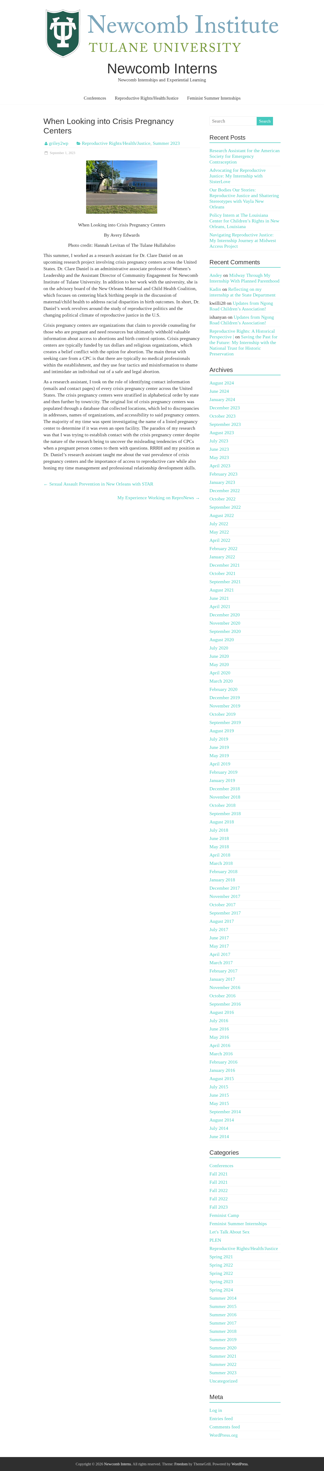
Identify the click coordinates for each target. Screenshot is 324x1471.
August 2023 (221, 432)
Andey (215, 275)
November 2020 (224, 623)
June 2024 (219, 391)
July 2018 (218, 830)
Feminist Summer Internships (214, 98)
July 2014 (218, 1128)
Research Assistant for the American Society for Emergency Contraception (244, 156)
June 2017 (219, 937)
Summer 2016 (222, 1314)
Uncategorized (223, 1380)
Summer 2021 (222, 1356)
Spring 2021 (221, 1256)
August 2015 (221, 1078)
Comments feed (224, 1426)
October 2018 (222, 805)
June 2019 (219, 747)
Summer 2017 (222, 1322)
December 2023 (224, 407)
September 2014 (225, 1111)
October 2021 (222, 573)
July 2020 (218, 647)
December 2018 (224, 788)
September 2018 (225, 813)
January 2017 (222, 979)
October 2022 (222, 498)
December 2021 (224, 565)
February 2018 (223, 871)
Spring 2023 (221, 1281)
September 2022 (225, 507)
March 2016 (221, 1053)
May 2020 (219, 664)
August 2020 (221, 639)
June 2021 (219, 598)
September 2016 (225, 1004)
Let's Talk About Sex (229, 1231)
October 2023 (222, 416)
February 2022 (223, 548)
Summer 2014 (222, 1298)
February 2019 (223, 772)
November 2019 (224, 705)
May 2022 (219, 532)
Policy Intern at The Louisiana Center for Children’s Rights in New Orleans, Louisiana (244, 220)
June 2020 (219, 656)
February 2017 (223, 970)
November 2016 (224, 987)
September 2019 (225, 722)
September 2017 (225, 912)
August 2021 (221, 589)
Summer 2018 (222, 1331)
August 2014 (221, 1119)
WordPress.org (223, 1435)
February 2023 (223, 474)
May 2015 (219, 1103)
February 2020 (223, 689)
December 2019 (224, 697)
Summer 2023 (166, 143)
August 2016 (221, 1012)
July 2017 (218, 929)
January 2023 (222, 482)
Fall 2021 (218, 1173)
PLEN (215, 1240)
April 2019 (219, 763)
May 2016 (219, 1037)
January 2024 (222, 399)
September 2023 (225, 424)
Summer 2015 (222, 1306)
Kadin (215, 289)
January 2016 (222, 1070)
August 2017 (221, 921)
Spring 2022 (221, 1265)
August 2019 (221, 730)
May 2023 (219, 457)
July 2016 (218, 1020)
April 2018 (219, 854)
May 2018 (219, 846)
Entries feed (221, 1418)
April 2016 (219, 1045)
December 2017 (224, 888)
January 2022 (222, 556)
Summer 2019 (222, 1339)
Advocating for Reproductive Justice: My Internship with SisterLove (237, 176)
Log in (215, 1410)
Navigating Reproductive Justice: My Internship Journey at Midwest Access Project (242, 240)
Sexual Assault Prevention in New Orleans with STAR (98, 483)
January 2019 (222, 780)
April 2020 (219, 672)
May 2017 (219, 946)
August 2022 (221, 515)
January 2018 (222, 879)
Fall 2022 (218, 1190)
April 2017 (219, 954)
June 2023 (219, 449)
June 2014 (219, 1136)
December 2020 (224, 614)
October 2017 (222, 904)
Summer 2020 (222, 1347)
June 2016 (219, 1028)
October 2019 (222, 714)
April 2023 (219, 465)
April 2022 (219, 540)
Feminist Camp (224, 1215)
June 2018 (219, 838)
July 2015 (218, 1086)
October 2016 (222, 995)
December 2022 (224, 490)
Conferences (95, 98)
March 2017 (221, 962)
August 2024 (221, 382)
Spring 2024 (221, 1289)
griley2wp (58, 143)
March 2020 (221, 681)
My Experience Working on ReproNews (158, 497)
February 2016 (223, 1062)
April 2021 (219, 606)
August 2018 (221, 821)
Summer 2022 (222, 1364)
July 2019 (218, 739)
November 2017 (224, 896)
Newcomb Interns (162, 68)
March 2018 (221, 863)
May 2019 (219, 755)
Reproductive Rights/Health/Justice (146, 98)
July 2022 (218, 523)
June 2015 (219, 1095)
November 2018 (224, 797)
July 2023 (218, 440)
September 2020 (225, 631)
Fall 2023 (218, 1207)
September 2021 (225, 581)
